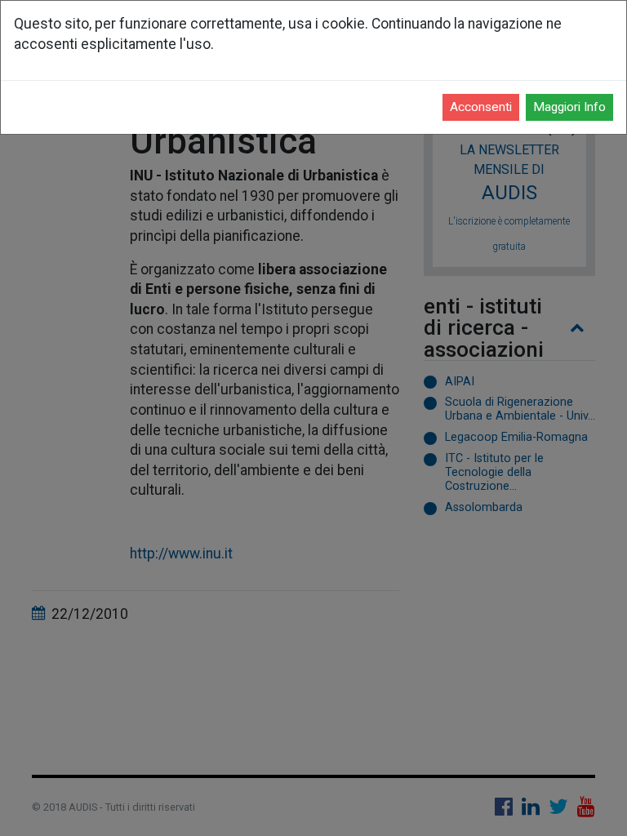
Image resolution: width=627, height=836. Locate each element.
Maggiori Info (569, 107)
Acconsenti (481, 107)
